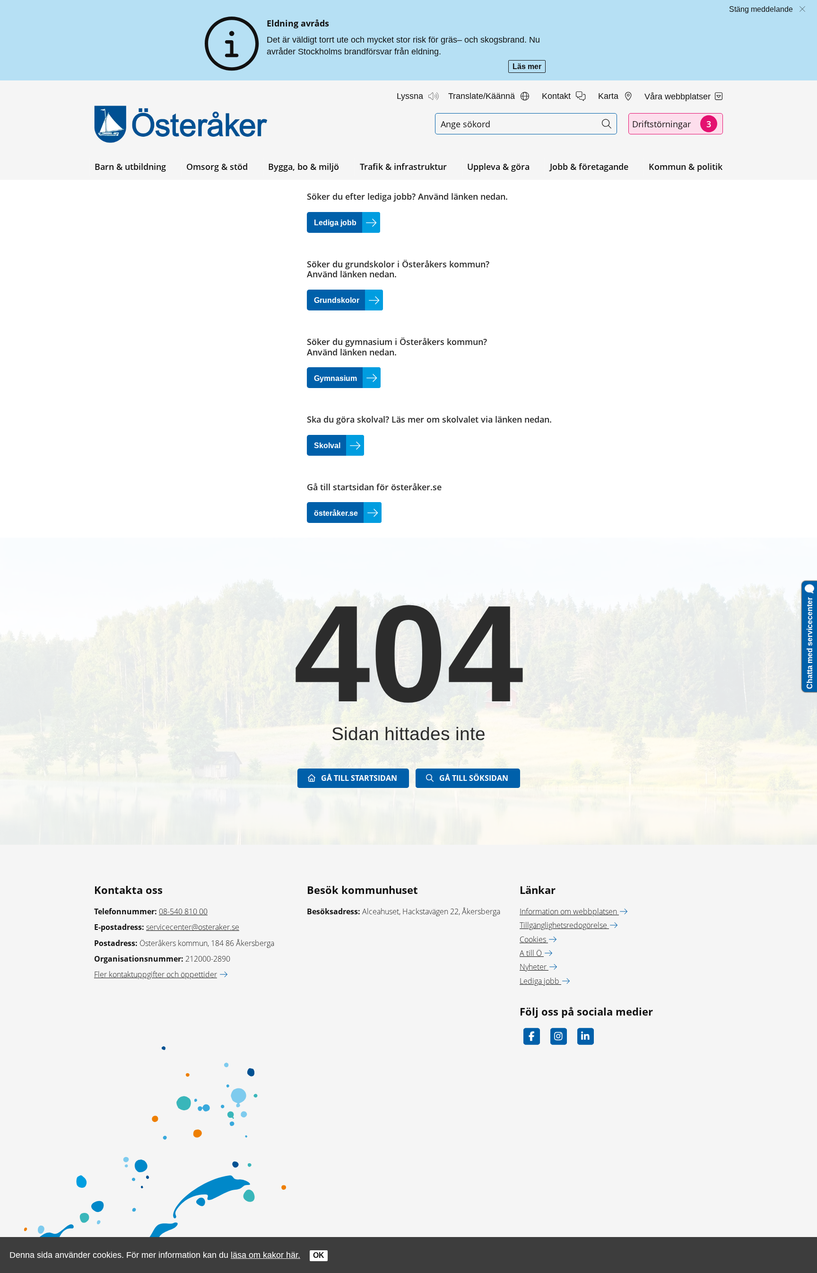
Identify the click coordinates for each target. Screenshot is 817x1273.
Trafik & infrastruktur (403, 166)
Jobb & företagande (589, 166)
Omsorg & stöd (217, 166)
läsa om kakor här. (265, 1255)
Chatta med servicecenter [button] (810, 641)
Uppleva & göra (498, 166)
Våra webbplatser (678, 96)
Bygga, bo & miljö (303, 166)
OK (318, 1255)
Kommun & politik (685, 166)
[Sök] (606, 123)
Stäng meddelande (761, 9)
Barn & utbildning (130, 166)
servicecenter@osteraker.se (192, 927)
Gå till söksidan (473, 778)
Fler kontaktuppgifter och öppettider (155, 974)
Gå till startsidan (359, 778)
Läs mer (529, 67)
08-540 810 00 (183, 911)
